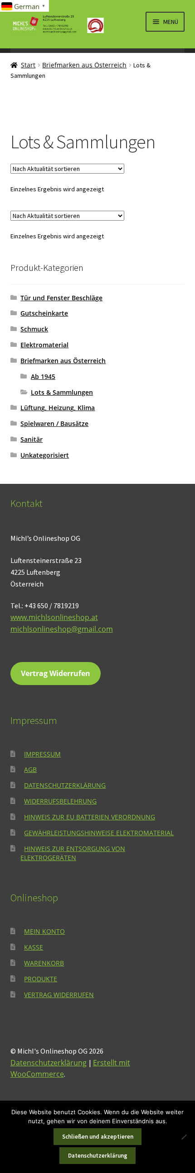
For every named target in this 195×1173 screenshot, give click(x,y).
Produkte (40, 978)
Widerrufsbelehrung (60, 801)
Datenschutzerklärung (65, 785)
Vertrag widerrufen (59, 994)
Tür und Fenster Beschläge (61, 297)
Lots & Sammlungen (62, 392)
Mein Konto (44, 931)
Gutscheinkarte (44, 313)
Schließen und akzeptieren (97, 1136)
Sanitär (31, 439)
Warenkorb (44, 963)
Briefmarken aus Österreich (84, 65)
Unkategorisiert (44, 455)
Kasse (33, 947)
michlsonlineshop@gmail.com (61, 629)
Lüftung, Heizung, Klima (57, 407)
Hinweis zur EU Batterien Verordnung (89, 817)
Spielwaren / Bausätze (54, 423)
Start (28, 65)
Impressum (42, 754)
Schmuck (34, 329)
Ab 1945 (43, 376)
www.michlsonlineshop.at (54, 617)
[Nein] (183, 1136)
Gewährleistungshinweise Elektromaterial (99, 832)
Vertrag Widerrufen (55, 673)
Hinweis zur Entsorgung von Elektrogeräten (72, 853)
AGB (30, 769)
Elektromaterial (44, 345)
